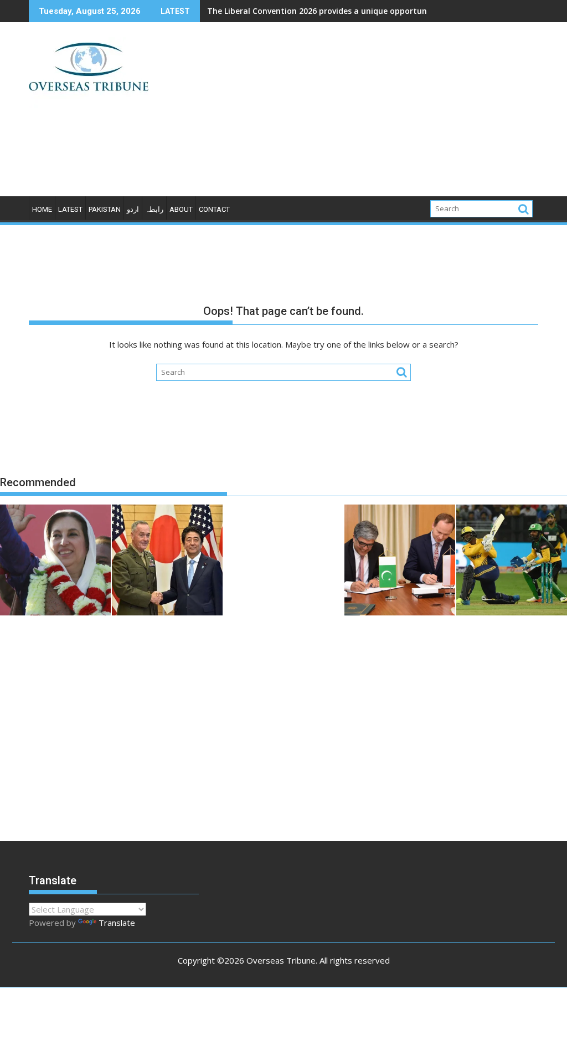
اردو (133, 209)
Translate (117, 922)
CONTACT (214, 209)
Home (42, 209)
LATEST (70, 209)
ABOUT (181, 209)
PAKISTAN (105, 209)
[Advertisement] (365, 113)
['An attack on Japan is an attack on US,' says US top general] (167, 562)
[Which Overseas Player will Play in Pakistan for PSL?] (511, 562)
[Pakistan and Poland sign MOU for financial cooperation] (399, 562)
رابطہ (154, 209)
